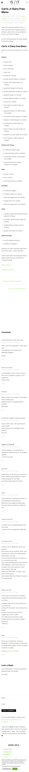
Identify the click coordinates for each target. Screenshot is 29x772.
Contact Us (6, 754)
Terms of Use (7, 752)
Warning (5, 757)
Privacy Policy (7, 749)
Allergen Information (7, 269)
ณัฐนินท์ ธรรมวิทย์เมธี (12, 651)
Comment (4, 674)
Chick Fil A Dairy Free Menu (16, 288)
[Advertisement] (14, 313)
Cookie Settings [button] (6, 768)
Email (3, 704)
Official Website (6, 265)
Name (3, 698)
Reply (3, 359)
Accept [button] (15, 768)
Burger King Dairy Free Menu (13, 281)
